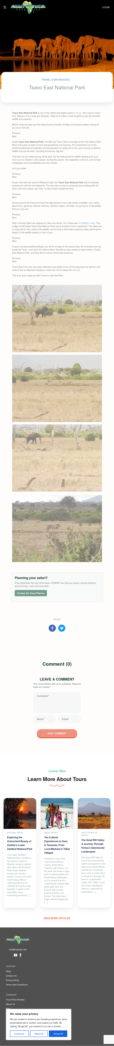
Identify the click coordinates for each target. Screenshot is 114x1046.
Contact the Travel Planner (31, 593)
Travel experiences (55, 79)
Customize (19, 1033)
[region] (38, 1024)
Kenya (78, 112)
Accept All (58, 1033)
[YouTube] (15, 955)
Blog (8, 1008)
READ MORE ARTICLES (57, 918)
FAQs (8, 971)
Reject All (39, 1033)
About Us (10, 1004)
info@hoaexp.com (18, 949)
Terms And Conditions (17, 984)
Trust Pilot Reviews (15, 999)
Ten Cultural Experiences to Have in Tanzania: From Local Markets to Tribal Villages (57, 845)
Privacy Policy (12, 980)
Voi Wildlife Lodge (86, 223)
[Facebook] (20, 955)
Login (106, 7)
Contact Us (11, 975)
